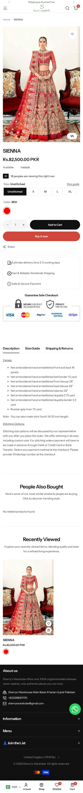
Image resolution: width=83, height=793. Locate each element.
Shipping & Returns (59, 348)
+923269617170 (17, 698)
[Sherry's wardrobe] (41, 8)
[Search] (67, 8)
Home (6, 19)
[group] (41, 84)
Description (11, 348)
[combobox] (12, 787)
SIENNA (8, 640)
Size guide (32, 348)
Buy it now (41, 236)
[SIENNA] (28, 597)
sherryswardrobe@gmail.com (26, 703)
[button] (9, 2)
